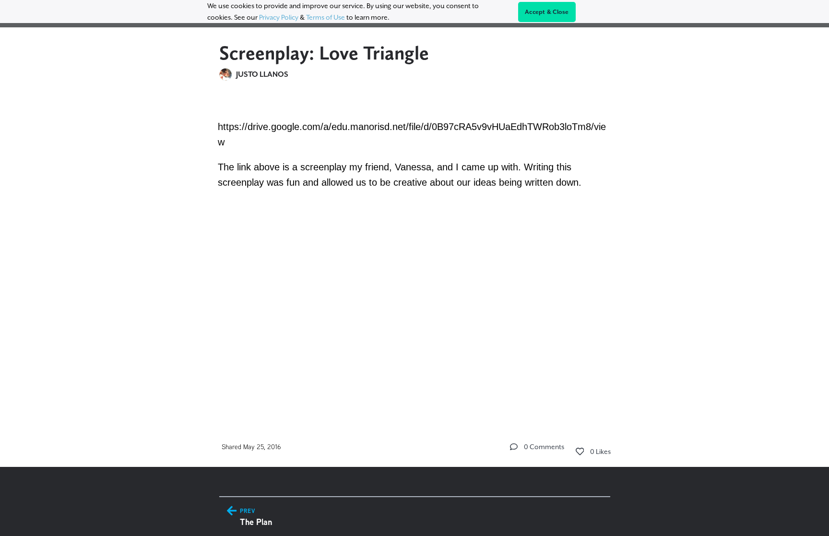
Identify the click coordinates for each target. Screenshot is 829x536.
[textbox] (414, 155)
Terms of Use (325, 17)
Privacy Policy (278, 17)
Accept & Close (547, 12)
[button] (514, 447)
